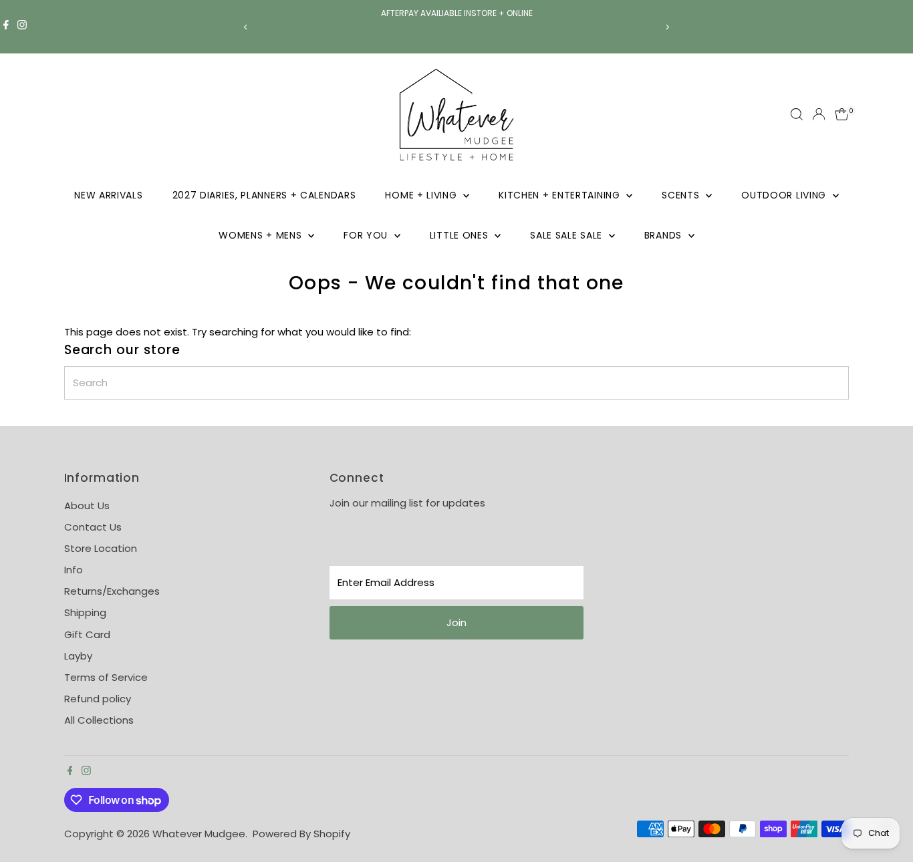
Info (73, 570)
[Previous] (246, 27)
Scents (682, 195)
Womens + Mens (262, 235)
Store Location (100, 548)
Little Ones (460, 235)
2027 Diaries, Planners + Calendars (264, 195)
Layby (78, 656)
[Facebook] (6, 27)
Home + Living (422, 195)
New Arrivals (108, 195)
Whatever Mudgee (198, 834)
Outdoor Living (785, 195)
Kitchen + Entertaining (561, 195)
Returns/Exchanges (112, 591)
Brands (664, 235)
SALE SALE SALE (568, 235)
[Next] (667, 27)
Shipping (85, 612)
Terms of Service (106, 677)
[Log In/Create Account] (819, 114)
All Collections (99, 720)
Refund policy (97, 699)
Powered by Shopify (301, 834)
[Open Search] (797, 114)
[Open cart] (842, 114)
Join (456, 622)
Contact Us (93, 527)
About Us (87, 505)
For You (367, 235)
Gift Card (87, 634)
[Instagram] (22, 27)
